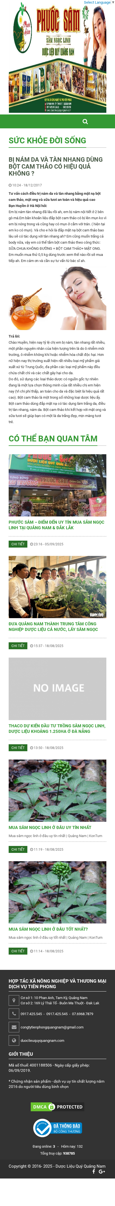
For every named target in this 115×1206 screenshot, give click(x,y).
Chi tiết (18, 544)
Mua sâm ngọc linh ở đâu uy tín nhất (50, 827)
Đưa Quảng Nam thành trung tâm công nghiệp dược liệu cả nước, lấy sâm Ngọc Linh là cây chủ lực (53, 629)
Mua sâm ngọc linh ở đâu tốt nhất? (48, 929)
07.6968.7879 (82, 1014)
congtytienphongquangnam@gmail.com (52, 1027)
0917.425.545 (31, 1014)
